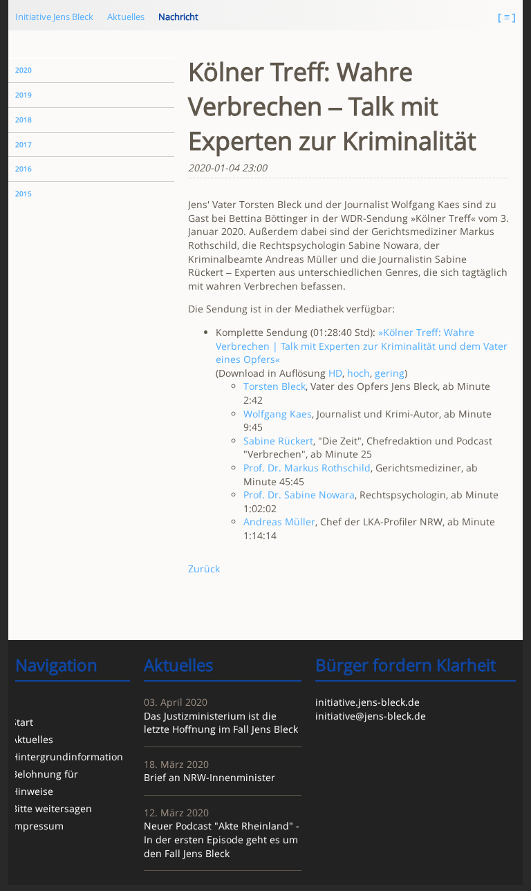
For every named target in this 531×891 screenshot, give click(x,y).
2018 (23, 119)
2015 (23, 193)
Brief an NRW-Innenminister (209, 777)
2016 (23, 169)
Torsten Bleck (274, 386)
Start (22, 722)
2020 (23, 70)
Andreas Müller (279, 521)
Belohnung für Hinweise (44, 782)
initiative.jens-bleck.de (367, 702)
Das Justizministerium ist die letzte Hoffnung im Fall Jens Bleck (221, 722)
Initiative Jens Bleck (54, 16)
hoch (358, 372)
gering (389, 372)
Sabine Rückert (278, 440)
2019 (23, 95)
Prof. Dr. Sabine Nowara (299, 494)
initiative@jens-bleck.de (370, 715)
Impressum (37, 825)
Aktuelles (126, 16)
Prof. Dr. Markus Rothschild (307, 467)
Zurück (204, 568)
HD (335, 372)
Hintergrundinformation (66, 756)
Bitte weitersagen (51, 808)
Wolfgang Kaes (277, 413)
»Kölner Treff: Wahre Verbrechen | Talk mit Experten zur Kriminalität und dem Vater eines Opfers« (361, 346)
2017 (23, 144)
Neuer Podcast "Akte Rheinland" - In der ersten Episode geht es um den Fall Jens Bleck (221, 839)
